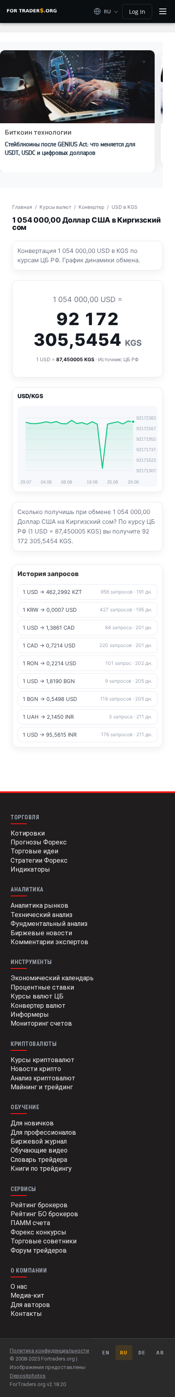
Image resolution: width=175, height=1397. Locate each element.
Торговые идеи (34, 851)
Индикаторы (30, 869)
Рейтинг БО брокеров (44, 1214)
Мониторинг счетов (41, 1023)
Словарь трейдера (39, 1159)
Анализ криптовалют (43, 1078)
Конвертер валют (38, 1005)
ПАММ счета (30, 1223)
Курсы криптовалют (42, 1060)
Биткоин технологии (38, 132)
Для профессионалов (43, 1132)
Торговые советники (44, 1241)
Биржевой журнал (39, 1141)
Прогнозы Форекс (39, 842)
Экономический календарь (52, 978)
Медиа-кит (27, 1295)
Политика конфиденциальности (49, 1351)
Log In (137, 11)
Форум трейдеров (39, 1250)
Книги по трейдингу (41, 1168)
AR (160, 1353)
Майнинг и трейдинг (42, 1087)
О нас (19, 1286)
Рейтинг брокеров (39, 1205)
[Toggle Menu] (162, 11)
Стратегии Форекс (39, 860)
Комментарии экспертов (49, 942)
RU (124, 1353)
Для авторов (30, 1305)
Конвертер (91, 207)
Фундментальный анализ (49, 924)
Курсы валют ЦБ (37, 996)
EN (106, 1353)
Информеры (30, 1014)
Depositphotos (28, 1376)
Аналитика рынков (39, 905)
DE (142, 1353)
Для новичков (32, 1123)
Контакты (26, 1314)
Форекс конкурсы (38, 1232)
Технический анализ (41, 915)
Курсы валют (55, 207)
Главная (22, 207)
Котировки (28, 833)
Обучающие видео (39, 1150)
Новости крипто (36, 1069)
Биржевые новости (41, 933)
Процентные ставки (42, 987)
